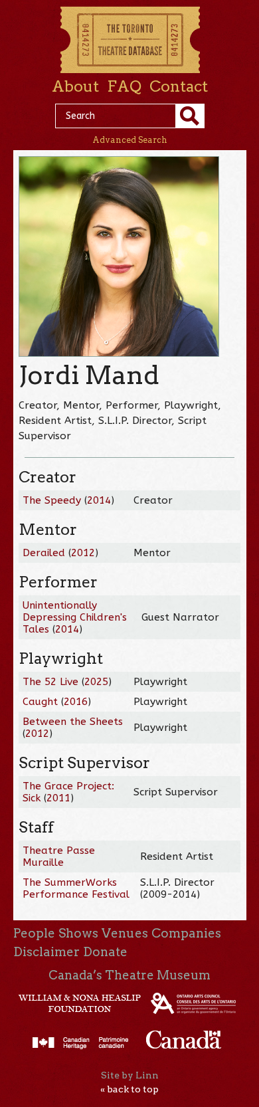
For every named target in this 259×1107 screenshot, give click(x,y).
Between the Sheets (73, 722)
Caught (40, 702)
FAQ (124, 86)
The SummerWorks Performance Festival (76, 888)
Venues (125, 933)
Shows (78, 933)
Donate (105, 951)
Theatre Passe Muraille (59, 856)
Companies (186, 933)
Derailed (44, 553)
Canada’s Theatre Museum (129, 975)
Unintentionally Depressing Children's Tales (75, 617)
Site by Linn (130, 1075)
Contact (178, 86)
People (34, 933)
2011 (58, 798)
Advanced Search (129, 140)
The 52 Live (50, 682)
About (75, 86)
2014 (99, 500)
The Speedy (52, 500)
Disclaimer (46, 951)
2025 (96, 682)
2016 (76, 702)
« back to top (129, 1089)
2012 (83, 553)
